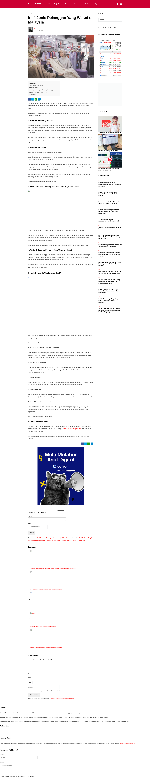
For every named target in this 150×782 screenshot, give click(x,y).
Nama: (30, 516)
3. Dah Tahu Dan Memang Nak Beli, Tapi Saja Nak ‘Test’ (43, 89)
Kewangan (77, 4)
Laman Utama (48, 4)
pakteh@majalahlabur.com (127, 743)
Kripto (96, 4)
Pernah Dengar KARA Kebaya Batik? (38, 92)
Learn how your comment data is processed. (62, 698)
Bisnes (30, 13)
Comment (31, 674)
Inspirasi (85, 4)
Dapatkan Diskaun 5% (34, 94)
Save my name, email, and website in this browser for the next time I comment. (50, 691)
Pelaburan (68, 4)
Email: (30, 523)
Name (30, 677)
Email (30, 682)
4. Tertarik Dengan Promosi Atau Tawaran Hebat (41, 90)
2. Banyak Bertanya (34, 87)
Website (30, 687)
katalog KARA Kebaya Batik (72, 429)
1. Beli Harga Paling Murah (36, 85)
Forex (91, 4)
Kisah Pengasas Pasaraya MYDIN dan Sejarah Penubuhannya (54, 538)
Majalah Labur (34, 4)
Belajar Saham (58, 4)
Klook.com (61, 510)
